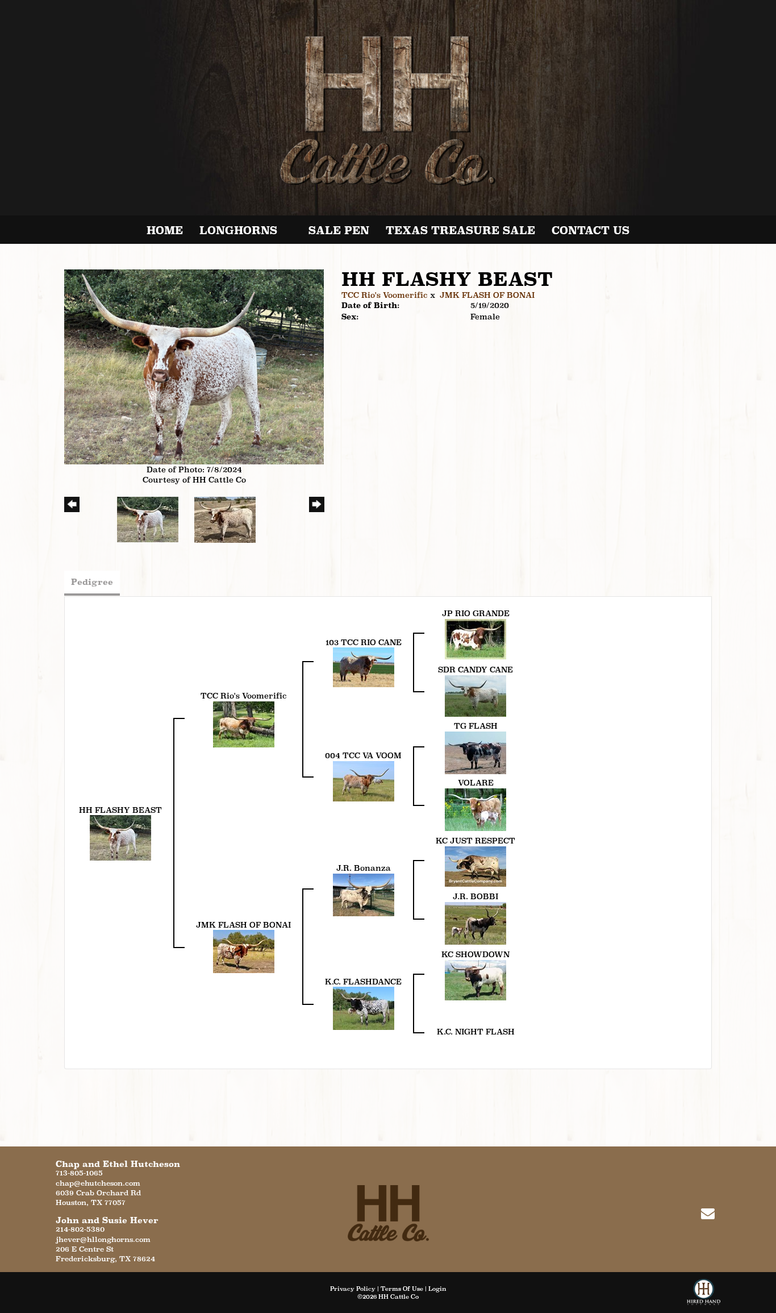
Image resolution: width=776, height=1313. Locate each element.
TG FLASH (476, 725)
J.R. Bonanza (363, 867)
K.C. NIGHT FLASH (476, 1031)
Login (437, 1288)
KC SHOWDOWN (475, 954)
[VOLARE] (475, 808)
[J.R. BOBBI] (475, 922)
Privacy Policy (353, 1288)
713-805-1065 (79, 1173)
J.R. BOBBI (475, 896)
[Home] (388, 1212)
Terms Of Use (402, 1288)
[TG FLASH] (475, 752)
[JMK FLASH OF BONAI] (243, 950)
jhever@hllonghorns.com (103, 1239)
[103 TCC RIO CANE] (363, 666)
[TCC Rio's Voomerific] (243, 723)
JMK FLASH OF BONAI (487, 295)
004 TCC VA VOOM (363, 755)
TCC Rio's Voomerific (384, 295)
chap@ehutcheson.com (98, 1183)
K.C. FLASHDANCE (363, 981)
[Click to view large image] (194, 366)
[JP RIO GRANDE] (475, 638)
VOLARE (476, 782)
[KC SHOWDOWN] (475, 979)
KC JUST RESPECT (475, 840)
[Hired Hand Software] (703, 1296)
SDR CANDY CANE (475, 669)
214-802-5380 (80, 1229)
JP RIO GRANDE (476, 613)
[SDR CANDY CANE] (475, 695)
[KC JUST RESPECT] (475, 865)
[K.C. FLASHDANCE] (363, 1007)
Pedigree (92, 582)
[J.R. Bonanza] (363, 894)
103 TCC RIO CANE (364, 642)
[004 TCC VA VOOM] (363, 780)
